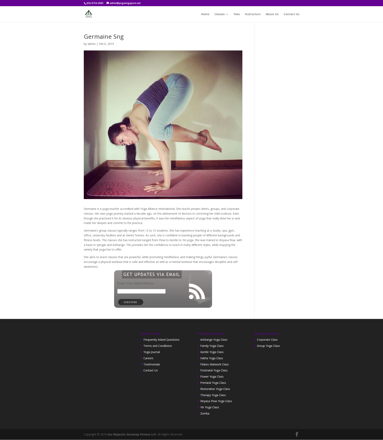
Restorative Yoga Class (215, 389)
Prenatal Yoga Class (213, 383)
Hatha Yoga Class (211, 358)
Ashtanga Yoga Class (213, 339)
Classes (219, 14)
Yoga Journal (151, 352)
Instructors (253, 14)
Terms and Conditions (157, 346)
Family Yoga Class (212, 346)
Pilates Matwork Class (214, 364)
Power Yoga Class (212, 376)
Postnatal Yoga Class (214, 370)
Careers (148, 358)
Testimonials (151, 364)
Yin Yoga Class (209, 407)
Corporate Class (267, 339)
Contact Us (291, 14)
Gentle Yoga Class (212, 352)
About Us (272, 14)
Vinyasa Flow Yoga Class (216, 401)
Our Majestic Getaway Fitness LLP (131, 434)
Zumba (204, 413)
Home (205, 14)
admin (92, 44)
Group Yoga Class (268, 346)
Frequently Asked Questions (161, 339)
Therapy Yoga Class (213, 395)
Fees (237, 14)
